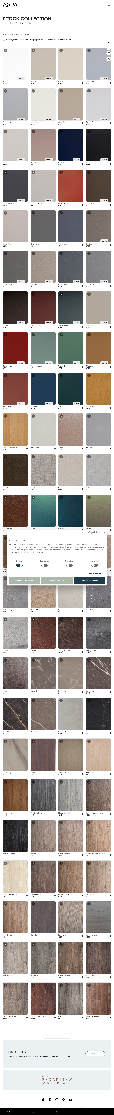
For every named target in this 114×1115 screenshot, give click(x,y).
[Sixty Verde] (43, 470)
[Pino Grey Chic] (43, 795)
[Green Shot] (43, 511)
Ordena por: (52, 40)
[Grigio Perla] (15, 104)
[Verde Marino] (70, 348)
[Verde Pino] (70, 389)
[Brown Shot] (98, 511)
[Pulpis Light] (43, 714)
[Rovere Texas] (43, 958)
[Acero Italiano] (70, 754)
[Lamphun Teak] (15, 795)
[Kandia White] (70, 714)
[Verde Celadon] (43, 348)
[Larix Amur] (70, 917)
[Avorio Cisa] (15, 145)
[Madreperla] (43, 429)
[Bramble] (70, 998)
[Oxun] (15, 673)
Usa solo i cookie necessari (24, 580)
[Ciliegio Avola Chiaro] (15, 998)
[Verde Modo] (70, 307)
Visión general (12, 40)
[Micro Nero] (15, 470)
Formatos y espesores (34, 40)
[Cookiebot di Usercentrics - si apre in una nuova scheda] (90, 532)
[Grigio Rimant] (98, 307)
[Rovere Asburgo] (70, 836)
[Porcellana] (43, 104)
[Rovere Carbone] (15, 836)
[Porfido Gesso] (70, 592)
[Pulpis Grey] (98, 673)
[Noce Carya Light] (98, 998)
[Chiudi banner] (104, 533)
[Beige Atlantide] (43, 267)
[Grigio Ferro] (43, 226)
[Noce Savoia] (98, 958)
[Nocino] (43, 836)
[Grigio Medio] (98, 64)
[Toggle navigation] (109, 4)
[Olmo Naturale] (70, 876)
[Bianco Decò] (98, 104)
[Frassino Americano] (15, 876)
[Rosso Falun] (15, 348)
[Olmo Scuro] (43, 917)
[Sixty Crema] (70, 470)
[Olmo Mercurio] (15, 917)
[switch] (44, 565)
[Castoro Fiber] (98, 226)
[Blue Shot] (70, 511)
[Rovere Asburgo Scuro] (98, 795)
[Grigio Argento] (43, 186)
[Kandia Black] (98, 714)
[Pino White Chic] (70, 795)
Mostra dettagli (95, 573)
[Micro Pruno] (15, 511)
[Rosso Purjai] (43, 307)
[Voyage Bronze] (70, 633)
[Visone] (70, 429)
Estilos (63, 1036)
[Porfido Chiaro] (43, 592)
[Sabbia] (43, 64)
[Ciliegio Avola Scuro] (43, 998)
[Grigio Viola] (15, 226)
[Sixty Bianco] (98, 470)
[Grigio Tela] (98, 267)
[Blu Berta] (43, 389)
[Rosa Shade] (15, 389)
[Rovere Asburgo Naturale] (98, 836)
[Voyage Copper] (43, 633)
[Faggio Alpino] (98, 389)
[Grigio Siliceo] (70, 104)
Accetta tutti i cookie (90, 580)
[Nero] (98, 145)
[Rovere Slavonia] (70, 958)
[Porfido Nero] (98, 592)
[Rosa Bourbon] (43, 145)
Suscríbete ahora (95, 1054)
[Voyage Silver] (98, 633)
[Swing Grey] (43, 673)
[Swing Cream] (70, 673)
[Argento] (98, 429)
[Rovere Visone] (43, 876)
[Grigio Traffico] (70, 267)
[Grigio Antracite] (15, 186)
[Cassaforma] (15, 633)
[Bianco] (15, 64)
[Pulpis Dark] (15, 714)
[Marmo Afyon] (15, 754)
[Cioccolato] (98, 186)
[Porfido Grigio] (15, 592)
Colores (50, 1036)
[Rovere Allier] (98, 754)
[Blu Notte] (70, 145)
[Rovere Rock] (15, 958)
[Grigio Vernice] (70, 226)
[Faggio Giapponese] (15, 429)
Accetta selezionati (57, 580)
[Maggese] (98, 348)
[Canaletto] (43, 754)
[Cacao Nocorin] (15, 307)
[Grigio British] (15, 267)
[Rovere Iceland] (98, 917)
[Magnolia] (70, 64)
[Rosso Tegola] (70, 186)
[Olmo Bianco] (98, 876)
